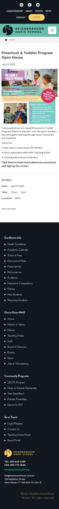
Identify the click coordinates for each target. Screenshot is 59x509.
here (11, 162)
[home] (24, 30)
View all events (9, 209)
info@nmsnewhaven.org (16, 469)
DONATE (37, 17)
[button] (52, 30)
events (12, 40)
